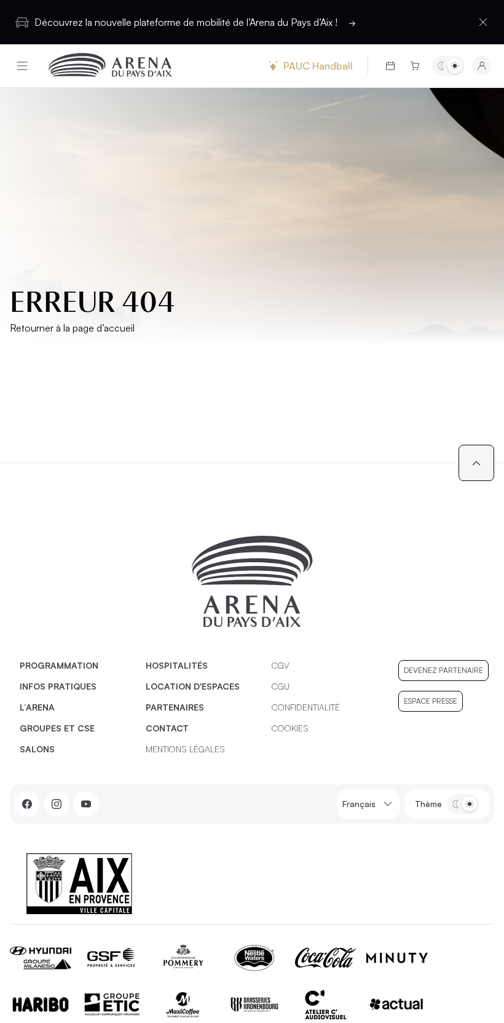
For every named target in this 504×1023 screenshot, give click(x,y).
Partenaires (175, 707)
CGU (280, 686)
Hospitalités (177, 665)
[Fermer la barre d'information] (483, 22)
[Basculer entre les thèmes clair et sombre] (448, 66)
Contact (167, 728)
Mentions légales (185, 749)
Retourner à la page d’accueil (72, 328)
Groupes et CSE (57, 728)
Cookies (290, 728)
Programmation (59, 665)
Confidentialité (306, 707)
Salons (37, 749)
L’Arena (37, 707)
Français (359, 803)
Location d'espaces (193, 686)
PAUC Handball (318, 66)
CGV (280, 665)
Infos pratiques (58, 686)
